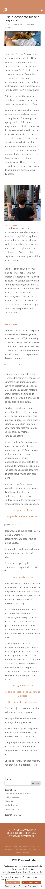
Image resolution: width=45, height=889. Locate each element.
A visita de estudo (11, 805)
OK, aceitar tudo (12, 882)
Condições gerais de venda (21, 833)
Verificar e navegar (12, 797)
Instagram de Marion (22, 510)
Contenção (8, 801)
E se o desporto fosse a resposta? (18, 793)
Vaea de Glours (12, 24)
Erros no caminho (11, 809)
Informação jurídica (24, 830)
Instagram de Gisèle (22, 685)
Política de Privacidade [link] (28, 886)
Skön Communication (17, 849)
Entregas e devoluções (21, 836)
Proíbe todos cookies (31, 882)
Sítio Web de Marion (22, 577)
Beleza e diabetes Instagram (22, 701)
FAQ (8, 830)
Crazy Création (22, 852)
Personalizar (10, 886)
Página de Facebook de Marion (22, 516)
